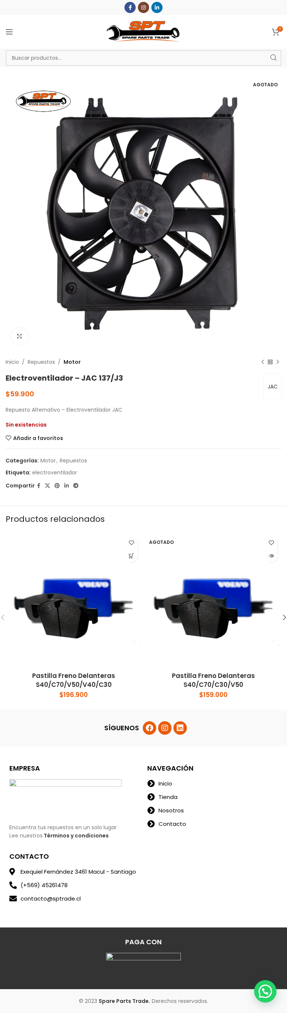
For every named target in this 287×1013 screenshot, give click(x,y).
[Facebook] (149, 728)
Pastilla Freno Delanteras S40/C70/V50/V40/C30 (73, 680)
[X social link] (47, 486)
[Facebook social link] (130, 7)
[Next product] (277, 362)
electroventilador (54, 472)
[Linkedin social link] (157, 7)
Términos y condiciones (76, 835)
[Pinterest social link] (57, 486)
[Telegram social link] (76, 486)
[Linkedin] (180, 728)
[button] (265, 991)
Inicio (12, 362)
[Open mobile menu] (9, 31)
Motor (72, 362)
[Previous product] (262, 362)
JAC (273, 386)
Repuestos (41, 362)
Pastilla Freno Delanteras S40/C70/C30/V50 (213, 680)
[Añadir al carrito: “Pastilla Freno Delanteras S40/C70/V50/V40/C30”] (131, 555)
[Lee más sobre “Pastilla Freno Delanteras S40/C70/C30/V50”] (271, 555)
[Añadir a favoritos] (131, 542)
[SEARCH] (273, 58)
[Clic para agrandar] (19, 336)
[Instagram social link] (143, 7)
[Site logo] (143, 31)
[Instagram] (165, 728)
